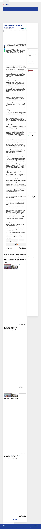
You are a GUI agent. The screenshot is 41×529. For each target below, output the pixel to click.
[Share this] (21, 28)
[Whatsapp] (25, 28)
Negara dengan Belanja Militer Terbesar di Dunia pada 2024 (20, 260)
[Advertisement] (23, 4)
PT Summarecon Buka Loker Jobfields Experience (32, 63)
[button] (37, 1)
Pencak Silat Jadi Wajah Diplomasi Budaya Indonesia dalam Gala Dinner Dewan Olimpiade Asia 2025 (20, 257)
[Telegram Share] (24, 28)
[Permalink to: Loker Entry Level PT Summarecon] (32, 57)
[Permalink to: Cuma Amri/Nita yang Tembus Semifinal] (32, 101)
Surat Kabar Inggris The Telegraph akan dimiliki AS (8, 257)
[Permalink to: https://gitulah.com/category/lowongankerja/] (36, 52)
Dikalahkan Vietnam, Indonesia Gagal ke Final (34, 256)
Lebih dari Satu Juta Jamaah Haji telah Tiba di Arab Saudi (20, 255)
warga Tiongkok (15, 241)
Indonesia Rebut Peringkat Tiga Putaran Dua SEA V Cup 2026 (34, 196)
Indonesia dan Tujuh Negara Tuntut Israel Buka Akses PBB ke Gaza (20, 252)
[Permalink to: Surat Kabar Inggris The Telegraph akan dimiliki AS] (14, 327)
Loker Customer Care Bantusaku (33, 66)
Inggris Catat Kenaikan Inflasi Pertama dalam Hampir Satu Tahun (10, 248)
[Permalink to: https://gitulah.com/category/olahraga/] (36, 69)
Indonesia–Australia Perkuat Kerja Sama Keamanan (9, 252)
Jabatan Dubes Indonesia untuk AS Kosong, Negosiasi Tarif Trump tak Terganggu (9, 260)
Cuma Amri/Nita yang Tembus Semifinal (32, 132)
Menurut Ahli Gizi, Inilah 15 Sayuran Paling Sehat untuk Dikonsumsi (22, 248)
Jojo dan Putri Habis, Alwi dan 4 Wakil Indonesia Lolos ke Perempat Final (34, 135)
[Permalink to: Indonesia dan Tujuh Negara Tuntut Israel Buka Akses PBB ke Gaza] (14, 266)
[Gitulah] (6, 4)
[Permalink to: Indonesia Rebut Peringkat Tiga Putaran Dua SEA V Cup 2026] (29, 225)
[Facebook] (14, 244)
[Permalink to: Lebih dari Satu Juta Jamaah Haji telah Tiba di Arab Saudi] (7, 327)
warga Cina (10, 241)
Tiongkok (7, 241)
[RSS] (17, 244)
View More (15, 519)
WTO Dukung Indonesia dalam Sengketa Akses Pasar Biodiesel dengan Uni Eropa (9, 255)
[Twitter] (16, 244)
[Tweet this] (22, 28)
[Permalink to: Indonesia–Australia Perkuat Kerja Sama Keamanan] (7, 266)
